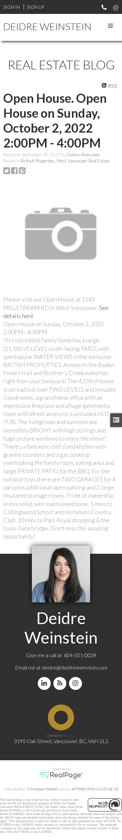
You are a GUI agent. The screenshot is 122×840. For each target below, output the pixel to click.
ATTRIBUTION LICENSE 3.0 (95, 789)
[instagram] (77, 683)
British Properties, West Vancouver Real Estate (65, 160)
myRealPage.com (61, 775)
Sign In (11, 7)
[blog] (61, 683)
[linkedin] (45, 683)
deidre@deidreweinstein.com (74, 667)
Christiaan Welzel (42, 789)
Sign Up (35, 7)
